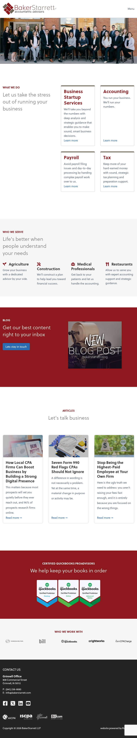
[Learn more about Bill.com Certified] (57, 717)
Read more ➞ (23, 517)
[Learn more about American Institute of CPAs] (9, 717)
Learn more (78, 140)
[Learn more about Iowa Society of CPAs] (26, 717)
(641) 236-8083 (13, 689)
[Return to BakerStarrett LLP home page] (29, 9)
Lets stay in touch (16, 347)
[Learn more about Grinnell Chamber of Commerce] (41, 717)
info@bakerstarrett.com (18, 692)
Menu (131, 9)
